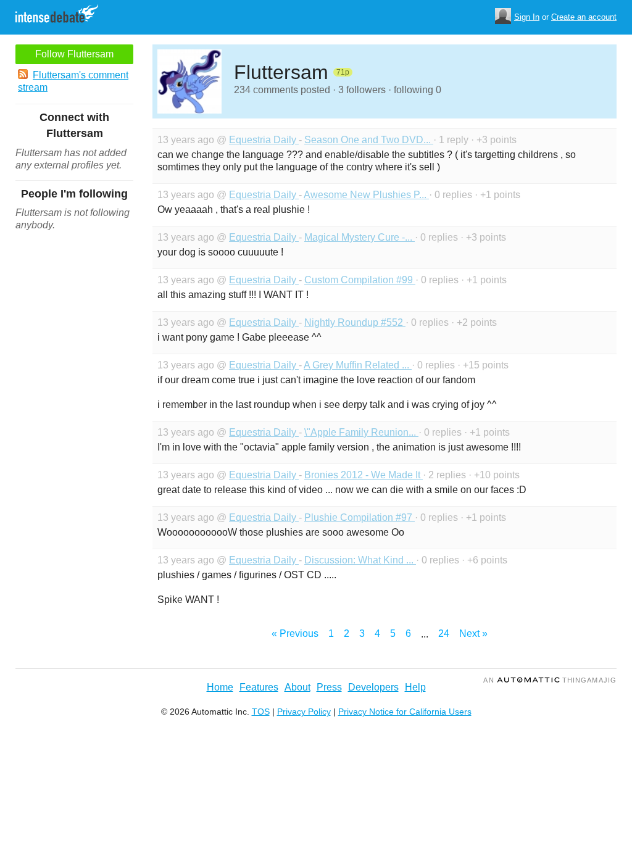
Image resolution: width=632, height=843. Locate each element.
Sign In (526, 17)
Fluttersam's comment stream (73, 81)
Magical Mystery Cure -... (359, 237)
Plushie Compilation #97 (359, 517)
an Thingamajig (550, 680)
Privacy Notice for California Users (405, 711)
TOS (261, 711)
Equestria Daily (264, 140)
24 (443, 633)
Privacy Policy (304, 711)
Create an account (584, 17)
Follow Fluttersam (74, 54)
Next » (473, 633)
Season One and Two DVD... (368, 140)
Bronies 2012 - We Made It (363, 475)
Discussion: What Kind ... (360, 560)
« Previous (295, 633)
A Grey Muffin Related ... (358, 365)
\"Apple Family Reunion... (361, 432)
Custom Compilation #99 (359, 280)
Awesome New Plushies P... (366, 194)
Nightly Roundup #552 (354, 322)
